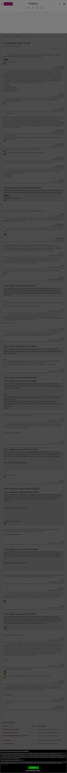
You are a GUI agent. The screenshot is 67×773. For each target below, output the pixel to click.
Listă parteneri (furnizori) (4, 764)
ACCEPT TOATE (33, 767)
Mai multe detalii (59, 753)
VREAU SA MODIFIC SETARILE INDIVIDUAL (33, 770)
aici (39, 756)
